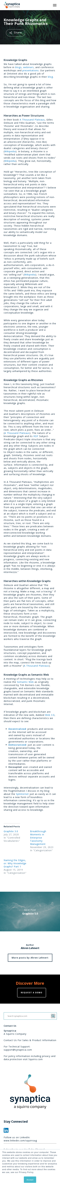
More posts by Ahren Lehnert (30, 957)
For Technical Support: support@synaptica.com (18, 1048)
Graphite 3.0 (11, 831)
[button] (54, 5)
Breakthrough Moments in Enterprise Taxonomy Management (38, 837)
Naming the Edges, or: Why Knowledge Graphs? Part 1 (15, 863)
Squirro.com (35, 1059)
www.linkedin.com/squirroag (20, 1140)
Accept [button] (30, 1179)
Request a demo (31, 992)
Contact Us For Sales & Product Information (30, 1040)
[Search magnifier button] (53, 1016)
